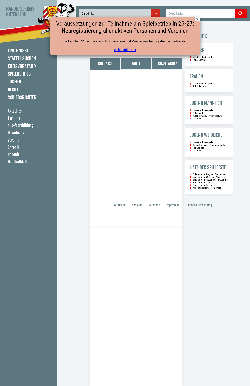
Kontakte (137, 205)
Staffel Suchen (22, 58)
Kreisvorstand (22, 66)
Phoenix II (15, 154)
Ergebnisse (18, 51)
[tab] (105, 64)
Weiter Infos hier (125, 50)
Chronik (14, 147)
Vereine (13, 140)
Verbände (154, 205)
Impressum (173, 205)
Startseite (120, 205)
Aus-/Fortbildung (21, 125)
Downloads (16, 132)
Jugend (14, 82)
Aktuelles (15, 111)
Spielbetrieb (19, 74)
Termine (14, 118)
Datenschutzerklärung (199, 205)
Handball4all (17, 161)
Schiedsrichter (22, 97)
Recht (13, 89)
